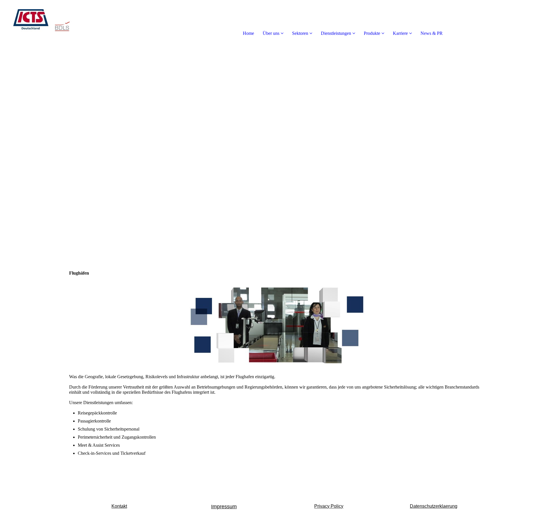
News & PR (432, 33)
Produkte (372, 33)
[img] (66, 23)
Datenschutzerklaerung (433, 506)
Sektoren (300, 33)
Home (248, 33)
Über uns (271, 33)
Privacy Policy (328, 506)
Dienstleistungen (336, 33)
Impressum (224, 506)
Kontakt (119, 506)
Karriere (400, 33)
